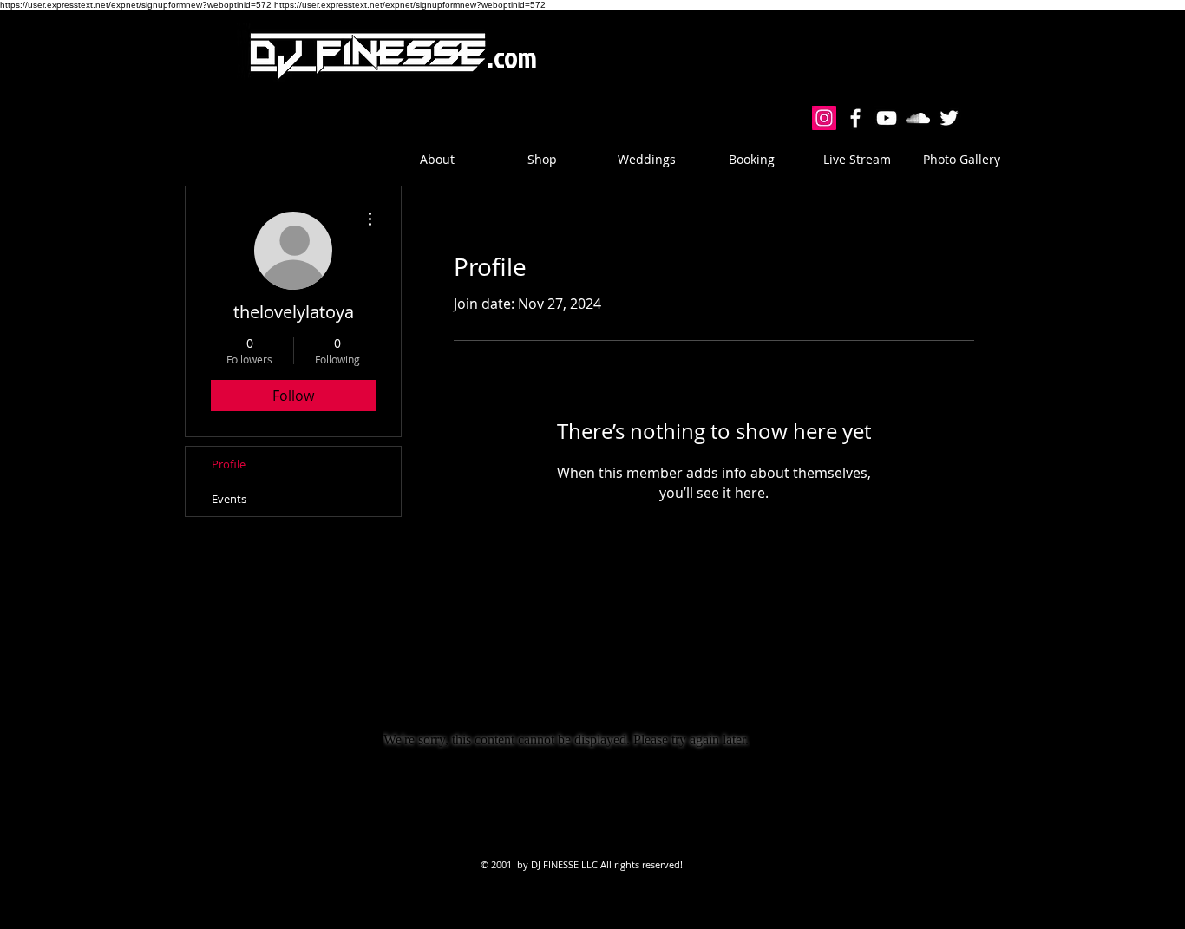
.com (512, 56)
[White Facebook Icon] (855, 118)
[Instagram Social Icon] (824, 118)
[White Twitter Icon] (949, 118)
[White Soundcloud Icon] (918, 118)
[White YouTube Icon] (886, 118)
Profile (229, 464)
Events (229, 499)
